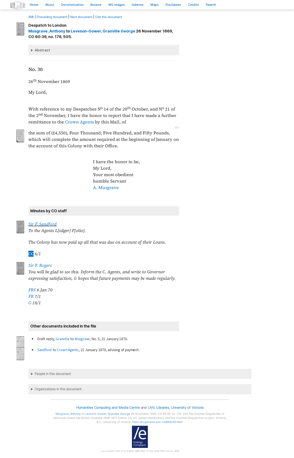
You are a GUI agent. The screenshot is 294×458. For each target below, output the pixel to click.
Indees (138, 4)
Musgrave (82, 339)
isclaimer (173, 4)
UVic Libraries (158, 407)
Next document (81, 17)
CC (31, 254)
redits (193, 4)
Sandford (44, 350)
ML (31, 17)
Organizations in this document (58, 389)
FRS (32, 290)
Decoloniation (72, 4)
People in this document (53, 374)
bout (49, 4)
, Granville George (103, 31)
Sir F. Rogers (40, 265)
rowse (96, 4)
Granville (62, 339)
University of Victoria (187, 407)
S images (116, 4)
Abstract (42, 50)
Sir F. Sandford (42, 224)
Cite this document (108, 17)
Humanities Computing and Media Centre (108, 407)
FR (31, 296)
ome (34, 4)
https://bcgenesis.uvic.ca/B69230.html (157, 422)
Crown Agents (79, 122)
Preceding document (52, 17)
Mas (154, 4)
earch (211, 4)
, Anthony (46, 31)
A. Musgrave (106, 187)
